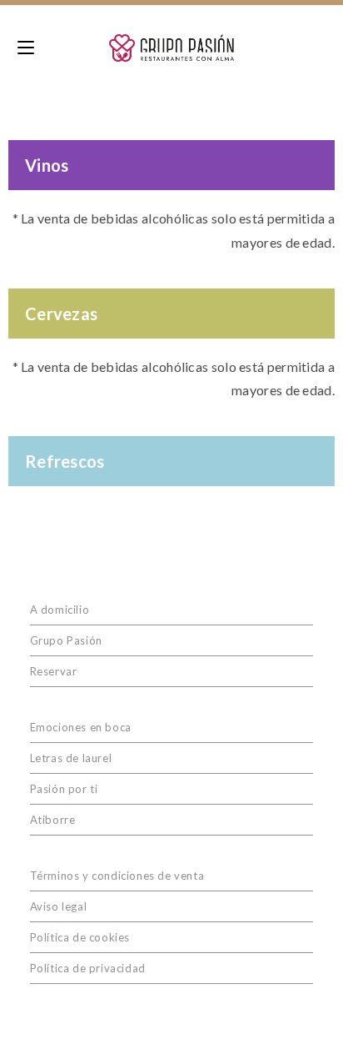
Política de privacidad (88, 968)
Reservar (53, 671)
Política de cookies (80, 937)
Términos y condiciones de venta (117, 875)
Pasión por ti (64, 789)
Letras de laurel (71, 758)
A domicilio (60, 609)
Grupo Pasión (66, 640)
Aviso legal (58, 906)
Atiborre (53, 819)
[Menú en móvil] (25, 48)
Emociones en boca (81, 727)
